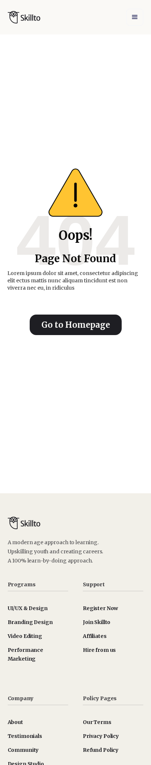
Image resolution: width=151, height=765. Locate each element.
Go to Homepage (75, 325)
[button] (134, 17)
